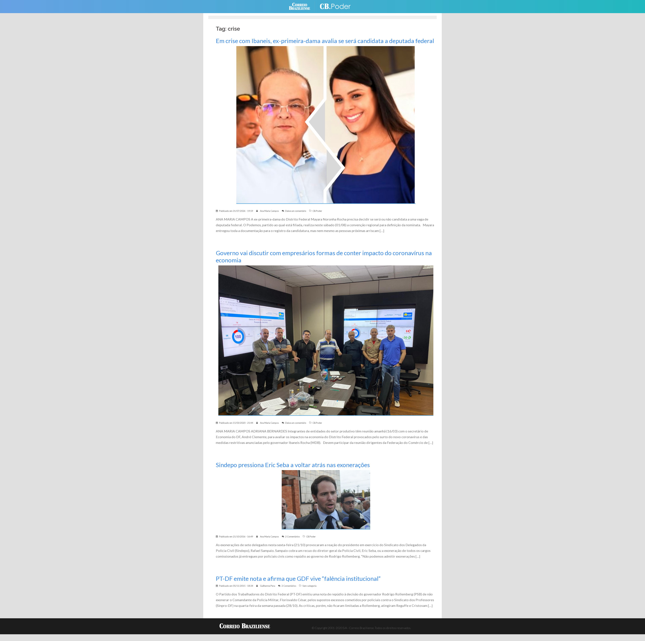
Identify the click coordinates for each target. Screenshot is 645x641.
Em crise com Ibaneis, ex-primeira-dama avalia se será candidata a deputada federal (325, 40)
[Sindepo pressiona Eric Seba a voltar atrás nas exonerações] (326, 499)
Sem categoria (309, 585)
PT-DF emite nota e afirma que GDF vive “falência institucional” (298, 578)
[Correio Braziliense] (302, 6)
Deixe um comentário (295, 211)
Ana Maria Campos (269, 211)
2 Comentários (292, 536)
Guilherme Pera (267, 585)
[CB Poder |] (336, 6)
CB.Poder (317, 211)
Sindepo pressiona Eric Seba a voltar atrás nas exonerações (293, 464)
